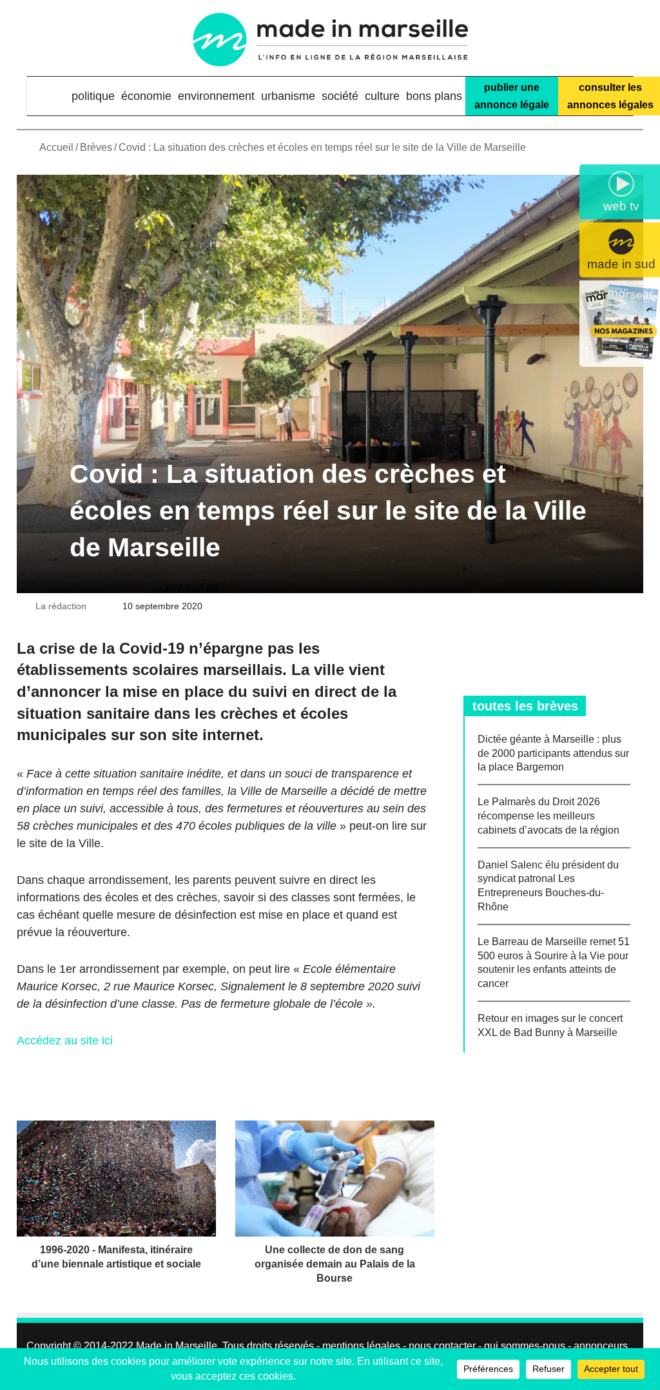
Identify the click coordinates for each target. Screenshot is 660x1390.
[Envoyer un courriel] (93, 606)
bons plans (434, 96)
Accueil (55, 147)
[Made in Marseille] (329, 39)
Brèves (96, 147)
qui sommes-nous (524, 1345)
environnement (216, 96)
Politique (93, 96)
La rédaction (60, 606)
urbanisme (288, 96)
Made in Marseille (176, 1345)
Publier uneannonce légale (511, 96)
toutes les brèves (525, 706)
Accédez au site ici (65, 1040)
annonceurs (601, 1345)
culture (382, 96)
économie (146, 96)
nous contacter (442, 1345)
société (340, 96)
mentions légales (361, 1345)
